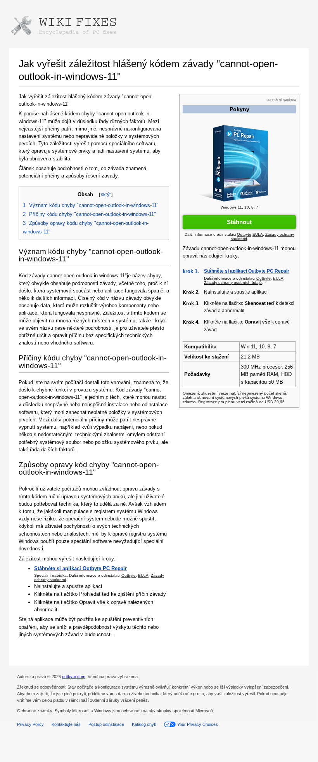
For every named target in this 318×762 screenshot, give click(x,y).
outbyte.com (73, 676)
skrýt (106, 194)
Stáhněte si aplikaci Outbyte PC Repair (246, 271)
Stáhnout (239, 222)
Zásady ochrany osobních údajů (233, 282)
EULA (143, 575)
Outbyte (128, 575)
